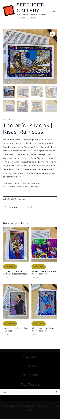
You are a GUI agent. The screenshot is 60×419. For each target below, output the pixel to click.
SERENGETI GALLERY (30, 7)
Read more (10, 266)
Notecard (34, 187)
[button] (52, 34)
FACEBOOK (30, 375)
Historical (12, 187)
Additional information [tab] (14, 199)
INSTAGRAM (30, 366)
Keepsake (8, 119)
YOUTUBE (30, 356)
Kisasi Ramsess (23, 187)
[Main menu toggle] (54, 10)
